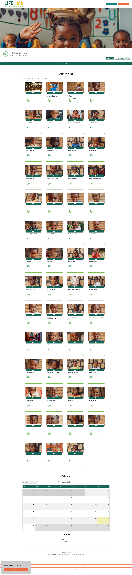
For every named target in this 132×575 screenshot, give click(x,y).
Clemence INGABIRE (73, 372)
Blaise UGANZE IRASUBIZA (74, 289)
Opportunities (61, 63)
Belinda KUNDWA (30, 317)
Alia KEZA (49, 344)
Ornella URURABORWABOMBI (52, 318)
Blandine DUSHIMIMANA (95, 178)
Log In (112, 4)
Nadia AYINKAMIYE (31, 178)
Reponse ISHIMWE (30, 289)
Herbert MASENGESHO (52, 178)
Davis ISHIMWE (72, 261)
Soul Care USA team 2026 (32, 95)
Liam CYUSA (50, 122)
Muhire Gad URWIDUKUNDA (96, 317)
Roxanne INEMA (93, 261)
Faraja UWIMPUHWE (52, 428)
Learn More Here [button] (18, 565)
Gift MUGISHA (29, 122)
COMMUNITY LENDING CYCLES (31, 345)
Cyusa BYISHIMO (72, 150)
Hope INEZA (50, 261)
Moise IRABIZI (92, 372)
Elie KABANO (71, 455)
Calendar (70, 63)
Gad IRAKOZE (92, 428)
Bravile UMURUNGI (94, 289)
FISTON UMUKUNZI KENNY (53, 372)
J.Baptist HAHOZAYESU (53, 206)
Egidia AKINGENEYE (31, 150)
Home (53, 63)
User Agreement (63, 566)
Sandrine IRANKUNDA (73, 317)
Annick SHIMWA (93, 233)
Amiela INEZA (29, 261)
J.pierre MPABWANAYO (32, 455)
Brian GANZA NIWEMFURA (74, 428)
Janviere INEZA (30, 372)
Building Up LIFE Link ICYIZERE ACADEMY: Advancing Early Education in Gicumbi (53, 96)
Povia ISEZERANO (51, 400)
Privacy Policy (76, 566)
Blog (52, 566)
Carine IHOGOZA (72, 206)
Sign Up (123, 4)
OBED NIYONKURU (72, 178)
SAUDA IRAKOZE (93, 122)
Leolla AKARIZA (72, 233)
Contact (77, 63)
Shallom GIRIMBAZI (94, 206)
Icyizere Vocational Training (73, 96)
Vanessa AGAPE (30, 400)
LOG (128, 58)
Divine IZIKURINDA (51, 233)
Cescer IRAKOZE (30, 428)
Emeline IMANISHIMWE (32, 206)
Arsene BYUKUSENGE (31, 233)
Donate (111, 58)
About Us (45, 566)
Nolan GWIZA (92, 400)
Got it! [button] (16, 569)
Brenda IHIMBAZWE (52, 289)
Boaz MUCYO (50, 455)
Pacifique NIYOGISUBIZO (74, 122)
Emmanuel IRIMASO (52, 150)
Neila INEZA (71, 400)
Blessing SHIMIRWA (94, 344)
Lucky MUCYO (92, 150)
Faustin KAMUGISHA (73, 344)
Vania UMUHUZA (93, 95)
